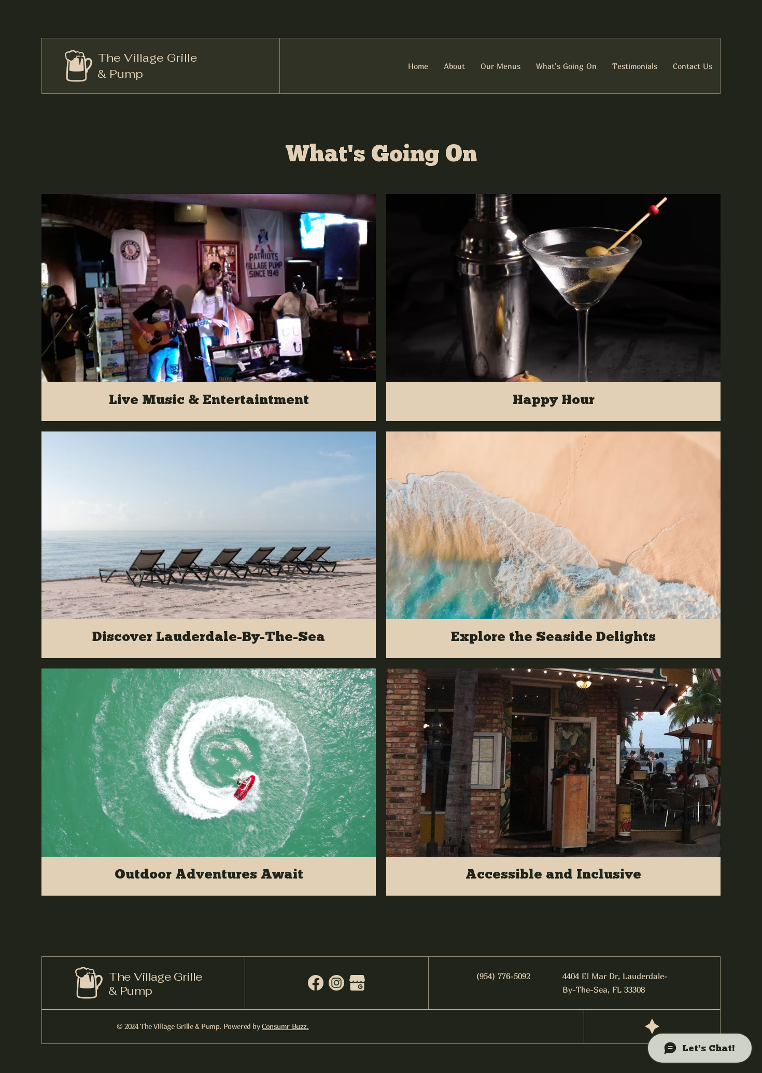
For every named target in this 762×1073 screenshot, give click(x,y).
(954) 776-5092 (503, 976)
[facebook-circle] (315, 983)
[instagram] (336, 983)
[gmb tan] (357, 983)
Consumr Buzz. (285, 1026)
